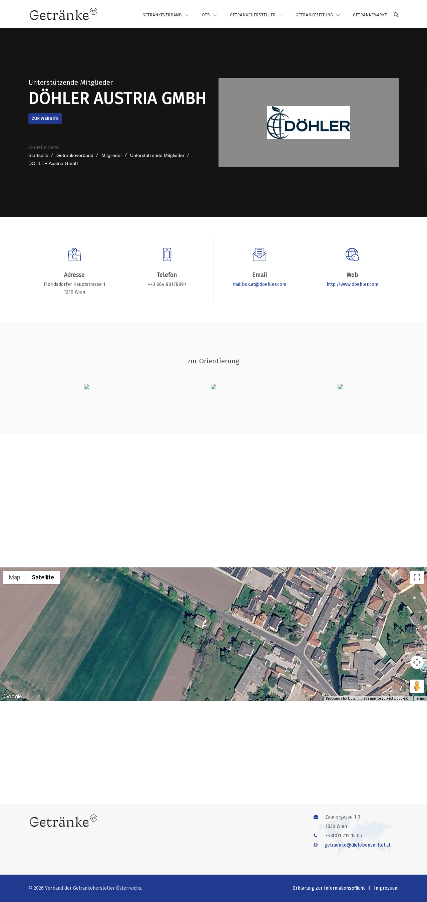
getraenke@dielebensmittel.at (357, 845)
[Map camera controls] (417, 662)
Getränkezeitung (314, 14)
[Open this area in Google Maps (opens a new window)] (13, 696)
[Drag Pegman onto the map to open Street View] (417, 686)
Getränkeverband (162, 14)
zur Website (45, 118)
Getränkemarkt (370, 14)
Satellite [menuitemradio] (43, 577)
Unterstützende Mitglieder (70, 82)
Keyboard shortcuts (341, 698)
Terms (420, 698)
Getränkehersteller (253, 14)
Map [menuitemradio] (14, 577)
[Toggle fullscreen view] (417, 577)
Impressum (386, 888)
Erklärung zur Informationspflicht (329, 888)
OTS (206, 14)
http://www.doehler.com (352, 284)
